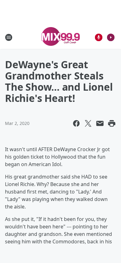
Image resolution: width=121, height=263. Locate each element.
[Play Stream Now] (110, 37)
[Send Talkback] (98, 37)
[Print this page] (111, 123)
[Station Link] (61, 37)
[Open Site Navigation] (8, 37)
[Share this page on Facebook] (76, 123)
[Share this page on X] (88, 123)
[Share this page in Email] (100, 123)
